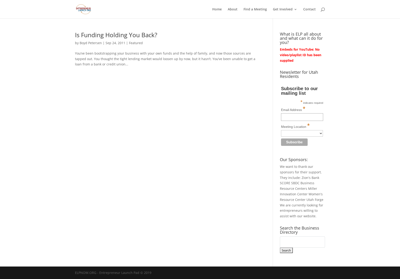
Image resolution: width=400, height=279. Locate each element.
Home (217, 9)
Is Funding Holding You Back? (116, 35)
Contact (309, 9)
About (233, 9)
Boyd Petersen (91, 43)
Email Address (293, 108)
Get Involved (283, 9)
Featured (136, 43)
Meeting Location (295, 125)
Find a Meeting (255, 9)
